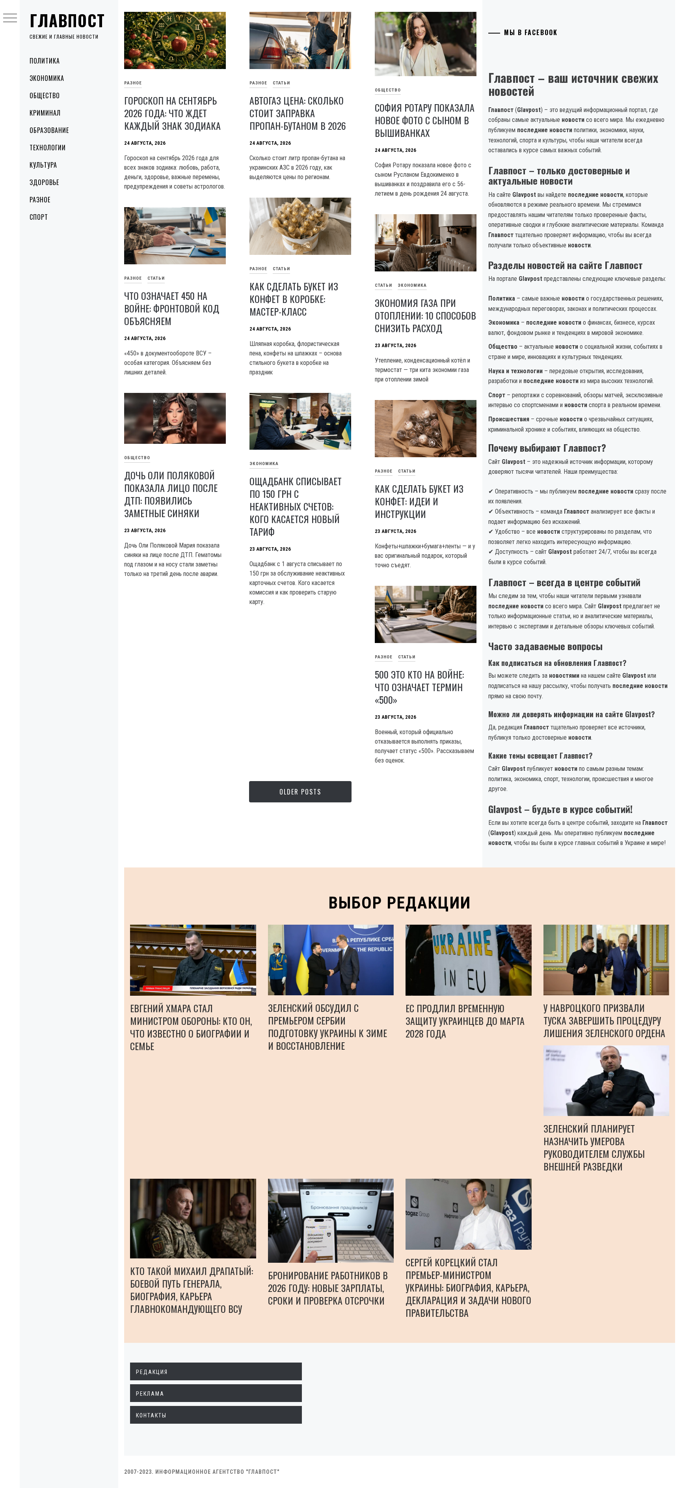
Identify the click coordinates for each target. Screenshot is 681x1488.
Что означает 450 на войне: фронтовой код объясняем (171, 308)
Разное (40, 199)
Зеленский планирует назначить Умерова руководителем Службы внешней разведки (594, 1147)
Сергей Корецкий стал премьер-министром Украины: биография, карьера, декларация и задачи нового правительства (468, 1287)
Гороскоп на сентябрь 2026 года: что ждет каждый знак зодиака (172, 113)
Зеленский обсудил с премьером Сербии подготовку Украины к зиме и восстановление (327, 1026)
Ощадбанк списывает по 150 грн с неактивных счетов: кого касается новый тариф (295, 506)
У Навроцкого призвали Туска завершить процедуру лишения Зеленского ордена (604, 1020)
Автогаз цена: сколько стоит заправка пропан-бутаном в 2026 (297, 113)
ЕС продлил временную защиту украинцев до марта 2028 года (465, 1020)
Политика (45, 60)
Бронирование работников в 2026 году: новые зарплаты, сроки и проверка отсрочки (328, 1287)
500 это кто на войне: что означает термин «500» (419, 687)
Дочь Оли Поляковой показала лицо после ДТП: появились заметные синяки (171, 494)
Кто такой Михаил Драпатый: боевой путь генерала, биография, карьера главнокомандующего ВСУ (191, 1290)
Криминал (45, 113)
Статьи (281, 83)
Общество (45, 95)
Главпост (67, 20)
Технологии (48, 147)
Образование (49, 130)
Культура (43, 165)
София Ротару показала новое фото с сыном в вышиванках (424, 120)
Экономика (47, 78)
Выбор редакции (400, 902)
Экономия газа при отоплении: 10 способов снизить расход (425, 315)
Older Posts (300, 791)
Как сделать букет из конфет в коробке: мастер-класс (293, 298)
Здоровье (44, 182)
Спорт (39, 217)
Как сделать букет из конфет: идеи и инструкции (419, 501)
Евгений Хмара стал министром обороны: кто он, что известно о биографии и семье (191, 1027)
